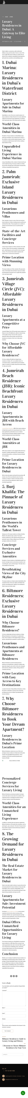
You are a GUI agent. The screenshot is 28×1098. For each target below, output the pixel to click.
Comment (4, 990)
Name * (3, 1007)
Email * (3, 1013)
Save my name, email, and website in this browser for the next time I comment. (13, 1026)
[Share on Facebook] (11, 976)
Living (11, 17)
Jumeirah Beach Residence (7, 428)
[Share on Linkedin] (16, 976)
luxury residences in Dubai (12, 911)
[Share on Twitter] (14, 976)
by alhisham (17, 41)
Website (3, 1019)
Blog (6, 17)
